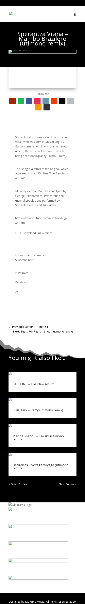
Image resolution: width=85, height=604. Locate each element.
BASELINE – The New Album (33, 384)
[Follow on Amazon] (38, 107)
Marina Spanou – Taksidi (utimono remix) (38, 437)
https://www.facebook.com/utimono (38, 287)
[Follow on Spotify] (21, 101)
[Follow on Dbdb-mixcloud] (62, 101)
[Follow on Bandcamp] (45, 101)
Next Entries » (67, 484)
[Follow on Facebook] (29, 101)
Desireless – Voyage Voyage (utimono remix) (40, 466)
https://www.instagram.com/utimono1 (39, 278)
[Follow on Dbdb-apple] (70, 101)
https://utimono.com (32, 292)
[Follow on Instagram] (37, 101)
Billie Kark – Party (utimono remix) (37, 410)
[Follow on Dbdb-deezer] (46, 107)
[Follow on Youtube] (12, 101)
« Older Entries (17, 484)
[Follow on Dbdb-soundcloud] (54, 101)
